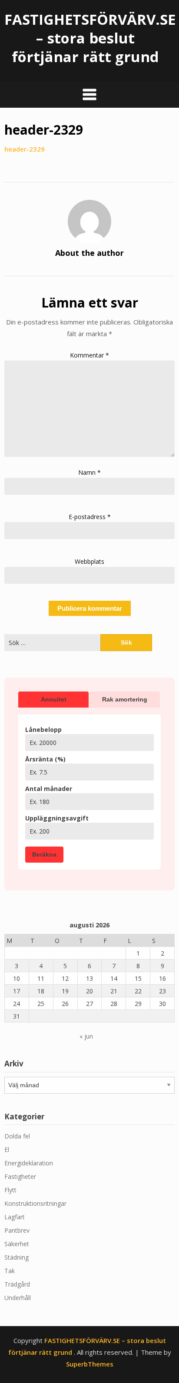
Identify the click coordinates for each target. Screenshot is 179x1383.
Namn (89, 472)
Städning (16, 1257)
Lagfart (14, 1217)
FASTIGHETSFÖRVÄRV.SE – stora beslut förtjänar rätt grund (90, 38)
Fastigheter (20, 1176)
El (6, 1149)
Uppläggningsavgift (57, 818)
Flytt (10, 1190)
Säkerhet (16, 1244)
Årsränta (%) (45, 759)
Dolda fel (17, 1136)
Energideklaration (28, 1163)
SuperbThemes (89, 1364)
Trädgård (17, 1284)
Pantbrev (17, 1230)
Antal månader (48, 788)
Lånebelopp (43, 729)
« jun (86, 1036)
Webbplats (89, 561)
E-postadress (90, 517)
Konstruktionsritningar (35, 1203)
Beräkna (44, 854)
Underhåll (17, 1298)
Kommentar (89, 355)
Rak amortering (124, 699)
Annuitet (53, 699)
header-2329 (24, 149)
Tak (9, 1271)
